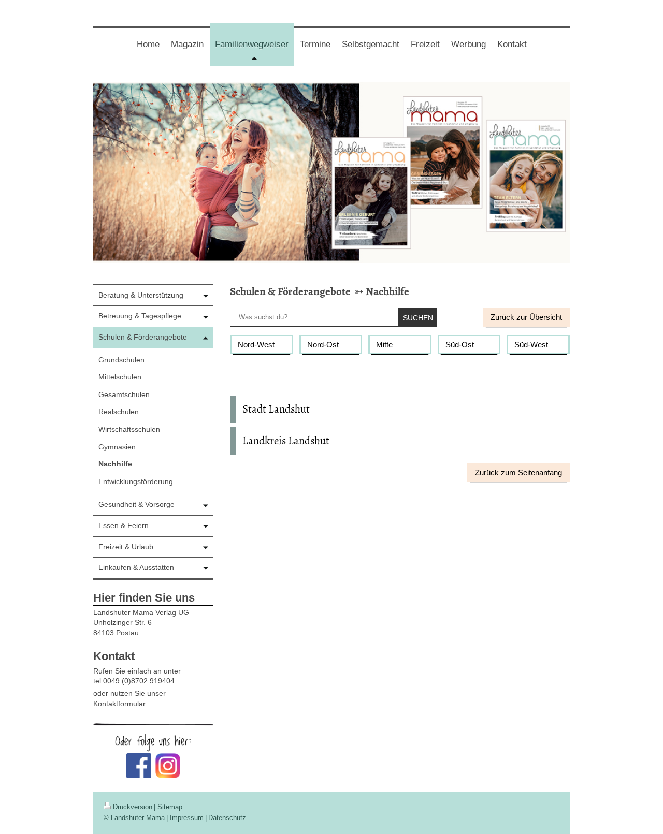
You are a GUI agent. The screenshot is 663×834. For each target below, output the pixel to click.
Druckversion (132, 807)
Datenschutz (227, 818)
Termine (315, 44)
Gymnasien (117, 447)
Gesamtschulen (124, 394)
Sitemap (169, 807)
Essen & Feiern (123, 525)
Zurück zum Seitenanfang (518, 472)
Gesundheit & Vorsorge (136, 504)
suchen (418, 318)
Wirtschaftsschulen (129, 429)
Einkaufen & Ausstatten (136, 567)
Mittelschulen (119, 377)
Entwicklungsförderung (135, 481)
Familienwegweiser (254, 52)
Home (148, 44)
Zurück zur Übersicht (526, 317)
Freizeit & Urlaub (125, 547)
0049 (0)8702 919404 (139, 681)
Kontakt (512, 44)
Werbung (468, 44)
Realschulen (118, 411)
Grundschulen (121, 360)
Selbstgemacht (370, 44)
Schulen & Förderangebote (290, 291)
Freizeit (425, 44)
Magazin (187, 44)
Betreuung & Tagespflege (139, 316)
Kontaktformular (119, 703)
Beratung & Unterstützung (140, 295)
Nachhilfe (387, 291)
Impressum (187, 818)
